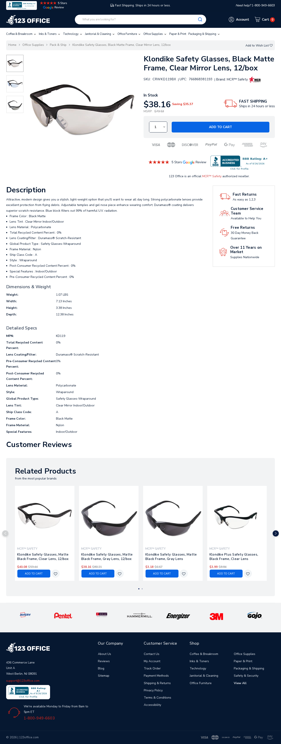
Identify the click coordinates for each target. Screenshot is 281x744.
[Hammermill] (139, 615)
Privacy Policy (153, 690)
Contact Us (151, 654)
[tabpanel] (45, 533)
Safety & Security (246, 676)
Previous (5, 533)
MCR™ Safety (212, 176)
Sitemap (103, 676)
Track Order (152, 668)
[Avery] (25, 614)
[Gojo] (254, 615)
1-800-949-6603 (39, 718)
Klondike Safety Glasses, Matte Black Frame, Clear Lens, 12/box (43, 556)
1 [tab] (138, 588)
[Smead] (101, 614)
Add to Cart (220, 127)
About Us (104, 654)
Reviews (104, 661)
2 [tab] (142, 588)
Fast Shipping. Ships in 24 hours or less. (143, 5)
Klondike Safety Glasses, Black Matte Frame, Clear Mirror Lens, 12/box (121, 45)
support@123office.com (23, 681)
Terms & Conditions (157, 698)
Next (276, 533)
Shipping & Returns (157, 683)
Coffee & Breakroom (19, 34)
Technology (71, 34)
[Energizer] (178, 616)
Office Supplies (153, 34)
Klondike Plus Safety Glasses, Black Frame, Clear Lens (233, 556)
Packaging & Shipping (202, 34)
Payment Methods (156, 676)
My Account (152, 661)
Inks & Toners (48, 34)
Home (12, 45)
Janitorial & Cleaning (98, 34)
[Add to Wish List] (55, 574)
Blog (101, 668)
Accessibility (152, 705)
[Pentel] (63, 615)
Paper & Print (177, 34)
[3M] (216, 616)
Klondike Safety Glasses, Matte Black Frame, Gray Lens (171, 556)
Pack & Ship (58, 45)
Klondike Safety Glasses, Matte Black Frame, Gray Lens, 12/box (107, 556)
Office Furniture (127, 34)
